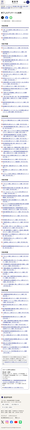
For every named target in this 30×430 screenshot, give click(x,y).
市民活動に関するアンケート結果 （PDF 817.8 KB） (14, 324)
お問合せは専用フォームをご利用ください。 (14, 387)
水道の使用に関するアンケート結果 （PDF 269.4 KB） (15, 298)
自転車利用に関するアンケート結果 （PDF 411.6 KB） (15, 71)
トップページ (9, 6)
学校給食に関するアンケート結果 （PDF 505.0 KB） (14, 219)
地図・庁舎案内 (5, 404)
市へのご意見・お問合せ (7, 407)
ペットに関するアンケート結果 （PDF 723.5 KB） (14, 86)
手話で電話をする (15, 404)
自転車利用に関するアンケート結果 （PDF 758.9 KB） (15, 138)
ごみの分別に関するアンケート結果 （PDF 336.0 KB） (15, 141)
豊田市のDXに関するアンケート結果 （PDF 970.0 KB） (15, 124)
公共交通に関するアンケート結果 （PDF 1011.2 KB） (15, 159)
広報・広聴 (25, 6)
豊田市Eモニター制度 (5, 7)
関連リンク (17, 417)
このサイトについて (13, 415)
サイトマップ (4, 415)
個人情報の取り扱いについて (7, 417)
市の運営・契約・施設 (17, 6)
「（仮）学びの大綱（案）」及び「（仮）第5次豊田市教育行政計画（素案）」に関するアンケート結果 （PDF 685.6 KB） (16, 98)
